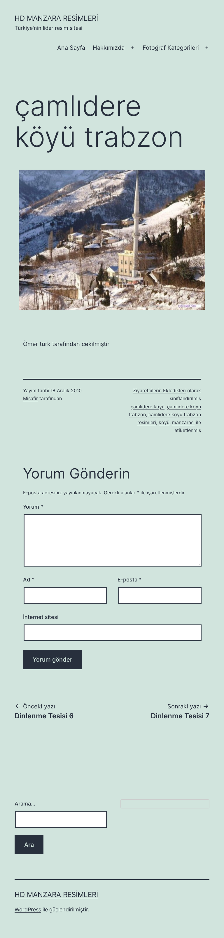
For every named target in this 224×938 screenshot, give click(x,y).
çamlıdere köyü (147, 406)
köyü (164, 422)
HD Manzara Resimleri (56, 18)
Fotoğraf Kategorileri (171, 47)
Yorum (33, 507)
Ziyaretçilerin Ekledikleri (159, 390)
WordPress (28, 909)
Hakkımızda (109, 47)
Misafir (30, 398)
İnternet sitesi (40, 617)
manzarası (183, 422)
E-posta (129, 579)
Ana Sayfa (71, 47)
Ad (28, 579)
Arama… (25, 804)
